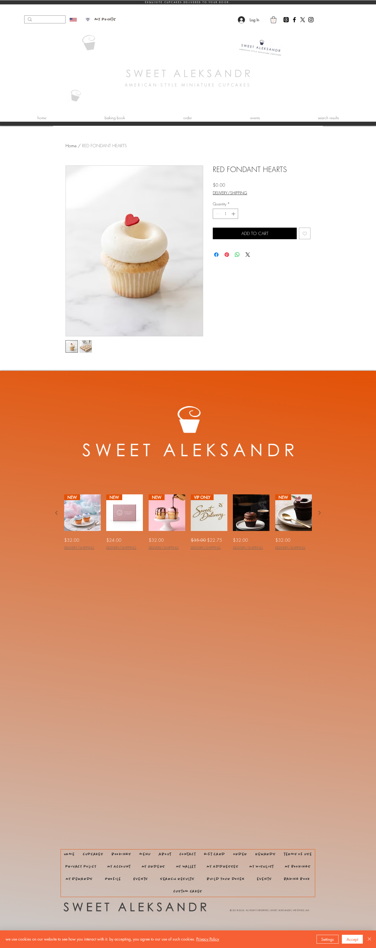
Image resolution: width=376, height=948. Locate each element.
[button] (273, 19)
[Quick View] (251, 512)
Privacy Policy (207, 939)
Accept (352, 939)
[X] (302, 19)
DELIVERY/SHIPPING (230, 192)
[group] (188, 522)
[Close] (369, 939)
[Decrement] (217, 214)
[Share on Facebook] (216, 254)
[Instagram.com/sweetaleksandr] (310, 19)
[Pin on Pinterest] (227, 254)
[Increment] (233, 214)
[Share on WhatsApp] (237, 254)
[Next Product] (319, 513)
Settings (327, 939)
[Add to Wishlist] (304, 233)
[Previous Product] (56, 513)
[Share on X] (247, 254)
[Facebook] (294, 19)
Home (71, 146)
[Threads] (286, 19)
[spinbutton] (225, 214)
